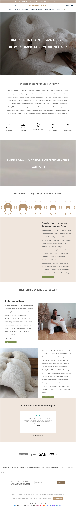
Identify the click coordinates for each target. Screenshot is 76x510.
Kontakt (39, 498)
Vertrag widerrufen (58, 498)
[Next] (67, 423)
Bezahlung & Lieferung (27, 494)
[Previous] (8, 423)
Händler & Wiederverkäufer (59, 494)
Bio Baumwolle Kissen (37, 9)
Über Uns (35, 498)
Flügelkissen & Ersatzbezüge (21, 9)
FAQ (37, 494)
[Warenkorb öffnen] (72, 5)
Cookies (49, 498)
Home (9, 9)
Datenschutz (14, 494)
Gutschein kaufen (42, 494)
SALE (58, 9)
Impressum (45, 498)
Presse (31, 498)
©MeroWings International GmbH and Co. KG (38, 503)
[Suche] (15, 5)
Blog (64, 9)
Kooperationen (50, 494)
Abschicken (61, 482)
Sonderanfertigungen (17, 498)
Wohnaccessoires (49, 9)
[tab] (33, 435)
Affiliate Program (25, 498)
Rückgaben (20, 494)
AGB (34, 494)
